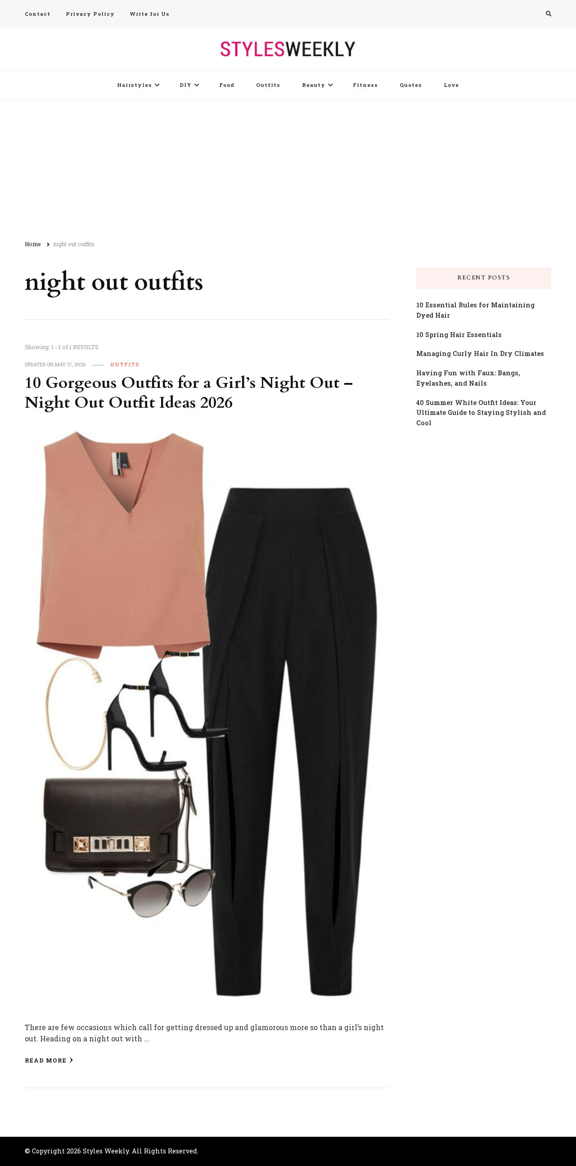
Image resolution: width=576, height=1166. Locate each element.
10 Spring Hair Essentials (459, 334)
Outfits (268, 84)
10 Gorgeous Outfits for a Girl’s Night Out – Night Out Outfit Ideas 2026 (189, 393)
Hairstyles (134, 84)
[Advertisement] (288, 167)
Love (451, 84)
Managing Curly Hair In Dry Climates (480, 353)
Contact (37, 13)
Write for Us (150, 13)
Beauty (313, 84)
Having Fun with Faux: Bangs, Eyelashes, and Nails (468, 378)
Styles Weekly (106, 1151)
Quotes (411, 84)
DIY (186, 84)
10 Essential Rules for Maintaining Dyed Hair (475, 310)
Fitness (365, 84)
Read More (46, 1060)
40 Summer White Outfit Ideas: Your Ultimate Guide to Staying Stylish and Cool (481, 413)
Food (226, 84)
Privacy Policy (90, 13)
